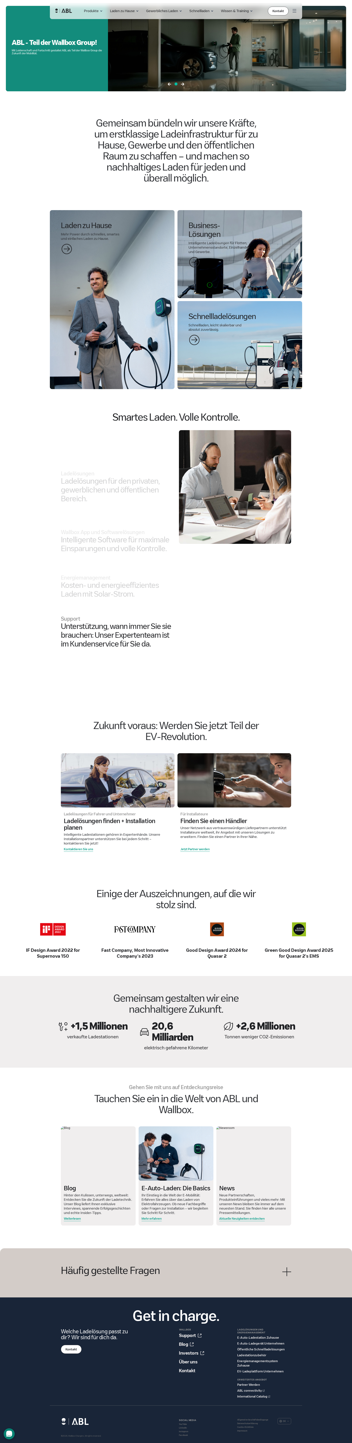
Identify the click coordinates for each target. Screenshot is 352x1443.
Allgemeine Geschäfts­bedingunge (252, 1420)
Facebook (183, 1435)
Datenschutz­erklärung (247, 1423)
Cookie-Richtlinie (245, 1427)
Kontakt (278, 11)
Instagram (183, 1432)
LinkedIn (183, 1428)
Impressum (242, 1431)
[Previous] (169, 84)
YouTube (183, 1424)
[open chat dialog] (9, 1433)
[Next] (182, 84)
